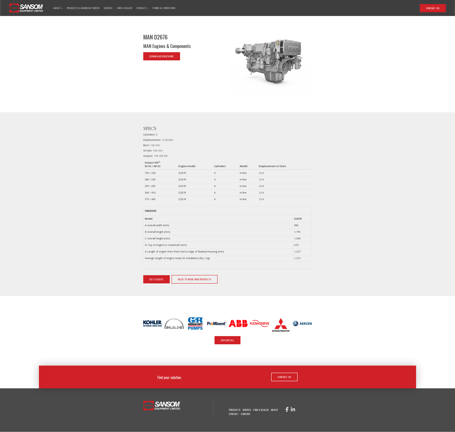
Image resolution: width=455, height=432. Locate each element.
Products (234, 410)
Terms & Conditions (163, 8)
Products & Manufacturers (83, 8)
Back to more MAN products (194, 279)
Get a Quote (156, 279)
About (274, 410)
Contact (234, 414)
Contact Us (433, 8)
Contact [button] (141, 8)
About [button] (57, 8)
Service (108, 8)
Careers (245, 414)
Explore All (227, 340)
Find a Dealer (124, 8)
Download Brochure (161, 56)
